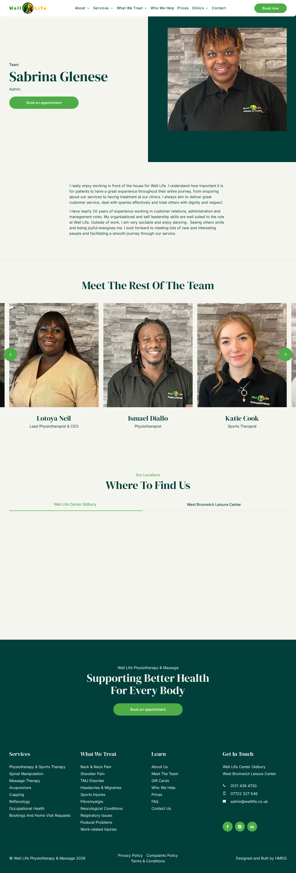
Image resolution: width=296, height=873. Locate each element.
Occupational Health (26, 808)
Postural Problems (96, 822)
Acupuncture (20, 787)
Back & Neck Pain (95, 766)
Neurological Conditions (101, 808)
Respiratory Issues (96, 815)
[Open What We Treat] (145, 8)
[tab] (75, 504)
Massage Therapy (24, 780)
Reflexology (19, 801)
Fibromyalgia (91, 801)
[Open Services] (112, 8)
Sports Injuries (92, 794)
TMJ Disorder (92, 780)
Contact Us (161, 808)
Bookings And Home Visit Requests (40, 815)
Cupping (16, 794)
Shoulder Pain (92, 773)
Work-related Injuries (98, 829)
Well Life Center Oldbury (244, 766)
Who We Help (163, 787)
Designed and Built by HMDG (261, 858)
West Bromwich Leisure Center (249, 773)
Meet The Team (164, 773)
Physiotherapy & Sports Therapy (37, 766)
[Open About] (88, 8)
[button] (10, 354)
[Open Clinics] (207, 8)
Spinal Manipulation (26, 773)
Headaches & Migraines (100, 787)
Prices (156, 794)
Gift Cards (160, 780)
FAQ (154, 801)
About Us (159, 766)
